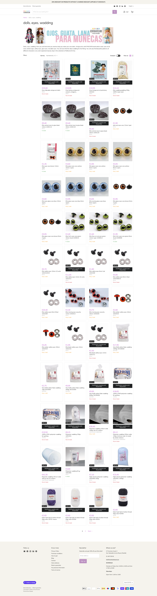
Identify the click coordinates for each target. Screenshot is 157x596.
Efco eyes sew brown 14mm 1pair (50, 167)
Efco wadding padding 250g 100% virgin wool (121, 91)
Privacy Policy (55, 551)
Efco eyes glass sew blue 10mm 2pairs (51, 202)
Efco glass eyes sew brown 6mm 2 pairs (122, 202)
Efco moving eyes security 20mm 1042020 (97, 313)
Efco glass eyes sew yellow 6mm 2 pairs (97, 167)
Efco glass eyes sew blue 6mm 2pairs (75, 202)
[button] (126, 12)
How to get (54, 556)
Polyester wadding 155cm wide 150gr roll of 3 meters (98, 429)
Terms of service (55, 570)
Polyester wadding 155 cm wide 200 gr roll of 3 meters (51, 477)
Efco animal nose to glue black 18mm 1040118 (74, 126)
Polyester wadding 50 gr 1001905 (73, 472)
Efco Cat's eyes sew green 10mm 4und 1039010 (73, 237)
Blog (52, 558)
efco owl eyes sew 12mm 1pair (122, 125)
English (130, 6)
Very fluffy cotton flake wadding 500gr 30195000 (98, 394)
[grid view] (130, 56)
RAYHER (115, 350)
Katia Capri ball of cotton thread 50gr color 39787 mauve (51, 518)
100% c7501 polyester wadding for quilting (51, 435)
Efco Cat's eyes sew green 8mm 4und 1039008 (122, 237)
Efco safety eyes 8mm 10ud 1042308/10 (121, 278)
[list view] (132, 56)
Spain (127, 582)
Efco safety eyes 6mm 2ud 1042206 (97, 272)
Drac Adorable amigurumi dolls (51, 90)
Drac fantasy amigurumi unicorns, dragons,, (72, 91)
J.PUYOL (115, 397)
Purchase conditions (56, 553)
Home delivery (55, 563)
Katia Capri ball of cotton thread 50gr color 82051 (98, 518)
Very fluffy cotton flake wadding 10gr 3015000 (51, 388)
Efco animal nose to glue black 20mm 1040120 (98, 132)
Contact (53, 560)
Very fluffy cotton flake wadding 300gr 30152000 (75, 388)
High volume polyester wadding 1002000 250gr (98, 477)
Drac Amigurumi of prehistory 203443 (98, 91)
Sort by (42, 55)
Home (25, 17)
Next (89, 531)
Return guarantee (36, 6)
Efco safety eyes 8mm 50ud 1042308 (50, 313)
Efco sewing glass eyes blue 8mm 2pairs (97, 202)
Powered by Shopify (28, 591)
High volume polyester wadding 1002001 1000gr (122, 477)
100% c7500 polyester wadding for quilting (122, 394)
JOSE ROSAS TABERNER (95, 432)
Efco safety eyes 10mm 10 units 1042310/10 (51, 272)
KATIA (43, 521)
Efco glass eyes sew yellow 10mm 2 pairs (74, 167)
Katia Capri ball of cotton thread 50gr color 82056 (122, 513)
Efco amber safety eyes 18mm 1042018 (51, 348)
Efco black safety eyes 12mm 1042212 (97, 353)
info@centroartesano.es (112, 559)
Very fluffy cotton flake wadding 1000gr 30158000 (122, 348)
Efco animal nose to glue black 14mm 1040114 (51, 126)
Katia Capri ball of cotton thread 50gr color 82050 (75, 518)
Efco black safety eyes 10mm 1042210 (74, 348)
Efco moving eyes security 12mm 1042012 (73, 313)
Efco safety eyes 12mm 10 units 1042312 (75, 278)
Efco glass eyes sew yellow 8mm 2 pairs (121, 167)
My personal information (58, 567)
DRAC (43, 92)
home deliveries (27, 6)
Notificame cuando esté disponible (51, 82)
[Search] (114, 12)
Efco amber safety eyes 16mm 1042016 (122, 313)
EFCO (114, 93)
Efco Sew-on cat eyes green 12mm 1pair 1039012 (97, 237)
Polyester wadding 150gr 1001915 (73, 435)
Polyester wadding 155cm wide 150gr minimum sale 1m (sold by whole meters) (122, 436)
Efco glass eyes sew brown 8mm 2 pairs (51, 237)
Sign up (83, 561)
